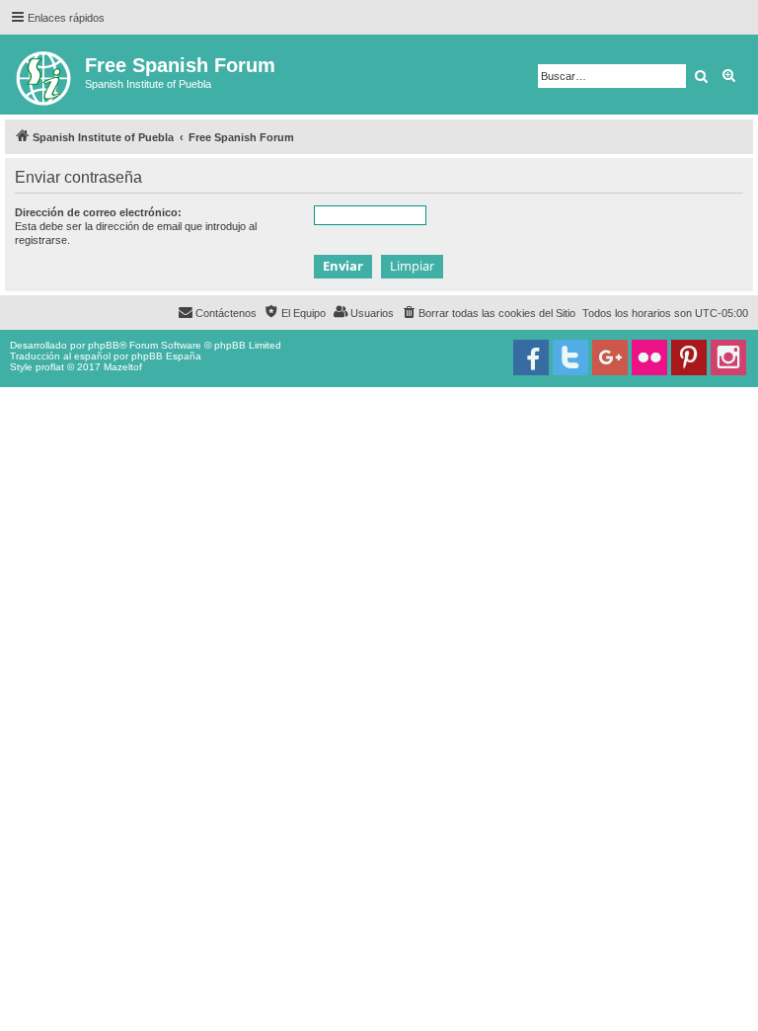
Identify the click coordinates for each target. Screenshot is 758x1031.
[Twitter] (570, 357)
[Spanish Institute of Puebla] (45, 75)
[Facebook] (531, 357)
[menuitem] (488, 313)
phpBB (103, 345)
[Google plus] (610, 357)
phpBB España (166, 356)
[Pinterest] (689, 357)
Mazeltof (123, 366)
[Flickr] (649, 357)
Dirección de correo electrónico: (98, 212)
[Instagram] (728, 357)
